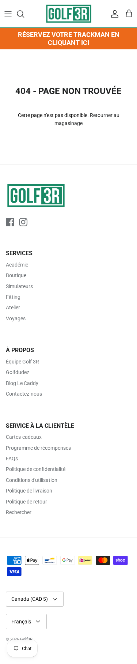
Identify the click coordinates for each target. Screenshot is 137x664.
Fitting (13, 297)
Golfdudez (17, 372)
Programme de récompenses (38, 448)
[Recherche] (24, 14)
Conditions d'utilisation (31, 480)
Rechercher (18, 512)
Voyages (16, 318)
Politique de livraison (29, 491)
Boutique (16, 275)
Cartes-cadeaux (24, 437)
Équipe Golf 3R (22, 362)
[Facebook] (10, 222)
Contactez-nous (24, 394)
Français (21, 622)
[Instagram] (23, 222)
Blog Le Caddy (22, 383)
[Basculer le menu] (8, 14)
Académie (17, 265)
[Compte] (113, 14)
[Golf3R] (68, 14)
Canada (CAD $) (29, 599)
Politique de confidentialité (35, 469)
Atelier (13, 307)
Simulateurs (19, 286)
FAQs (12, 458)
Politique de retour (26, 502)
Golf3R (26, 639)
